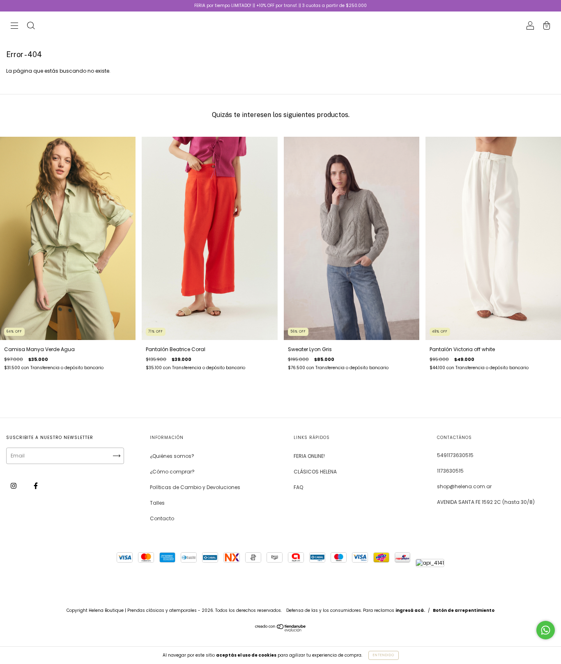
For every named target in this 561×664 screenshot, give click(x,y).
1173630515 (450, 470)
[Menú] (14, 26)
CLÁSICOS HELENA (315, 471)
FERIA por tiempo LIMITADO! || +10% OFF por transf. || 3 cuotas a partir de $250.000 (280, 5)
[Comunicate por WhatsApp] (545, 630)
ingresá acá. (410, 610)
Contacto (162, 518)
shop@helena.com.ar (464, 486)
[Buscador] (31, 26)
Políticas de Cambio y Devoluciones (195, 487)
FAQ (298, 487)
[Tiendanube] (280, 630)
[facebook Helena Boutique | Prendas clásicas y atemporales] (35, 485)
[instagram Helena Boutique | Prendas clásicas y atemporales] (14, 485)
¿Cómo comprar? (172, 471)
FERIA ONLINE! (309, 456)
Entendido (383, 655)
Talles (157, 502)
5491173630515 (455, 455)
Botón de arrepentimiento (463, 610)
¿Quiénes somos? (172, 456)
